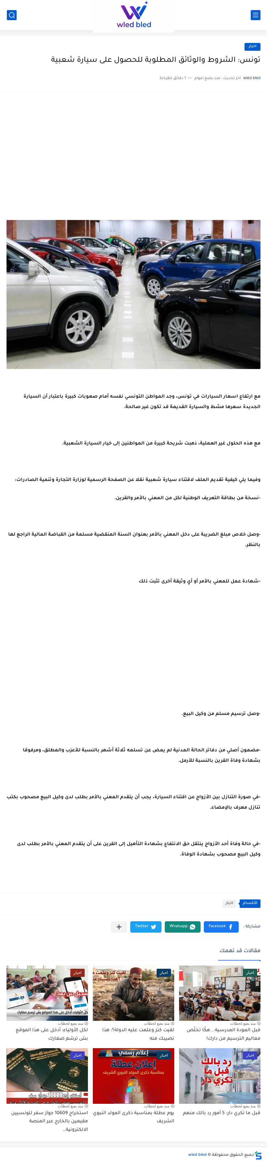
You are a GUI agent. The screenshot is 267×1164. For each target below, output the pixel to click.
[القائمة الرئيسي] (255, 15)
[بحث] (12, 15)
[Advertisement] (133, 148)
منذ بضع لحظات (243, 1023)
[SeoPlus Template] (258, 1155)
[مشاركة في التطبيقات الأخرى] (119, 927)
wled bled (197, 1155)
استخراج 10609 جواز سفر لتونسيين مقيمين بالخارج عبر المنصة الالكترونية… (49, 1122)
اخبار (252, 47)
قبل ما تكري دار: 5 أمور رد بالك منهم (221, 1113)
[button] (221, 927)
